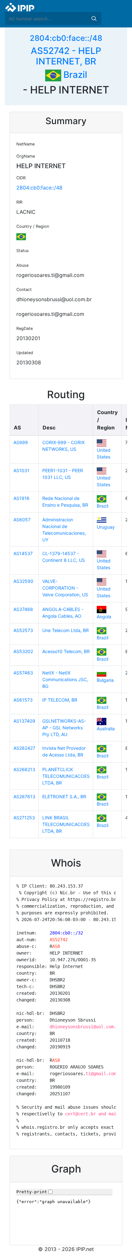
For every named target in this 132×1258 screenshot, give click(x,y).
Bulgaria (105, 680)
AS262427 (24, 748)
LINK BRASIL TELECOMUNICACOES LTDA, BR (66, 824)
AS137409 (24, 721)
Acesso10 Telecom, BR (66, 651)
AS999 (20, 442)
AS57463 (23, 672)
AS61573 (23, 700)
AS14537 (23, 553)
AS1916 (21, 498)
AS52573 (23, 630)
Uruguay (106, 527)
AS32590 (23, 581)
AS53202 (23, 651)
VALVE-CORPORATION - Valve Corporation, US (65, 587)
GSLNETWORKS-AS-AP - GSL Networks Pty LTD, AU (64, 727)
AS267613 (24, 796)
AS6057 (21, 519)
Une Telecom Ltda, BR (65, 630)
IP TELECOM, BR (59, 700)
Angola (104, 616)
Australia (106, 728)
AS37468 (23, 609)
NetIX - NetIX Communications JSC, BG (65, 679)
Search (93, 18)
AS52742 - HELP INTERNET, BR (66, 56)
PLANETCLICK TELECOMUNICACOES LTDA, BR (66, 776)
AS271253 (24, 817)
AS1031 (21, 470)
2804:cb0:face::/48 (66, 38)
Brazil (74, 74)
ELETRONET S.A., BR (64, 796)
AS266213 (24, 769)
